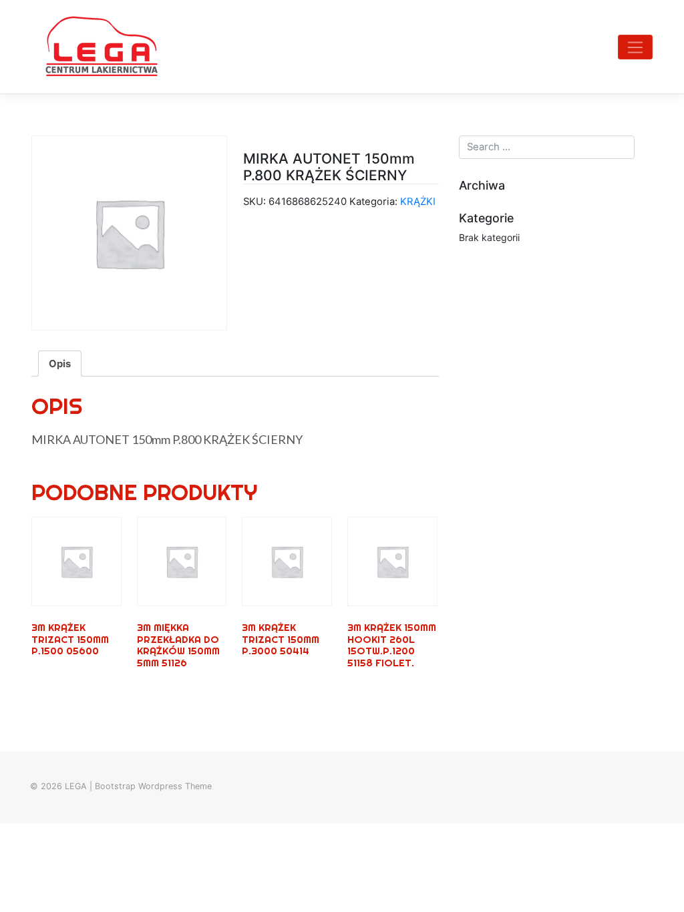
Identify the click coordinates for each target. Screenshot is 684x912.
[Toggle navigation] (635, 47)
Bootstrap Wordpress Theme (153, 786)
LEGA (76, 786)
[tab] (59, 364)
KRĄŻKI (418, 202)
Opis (60, 364)
